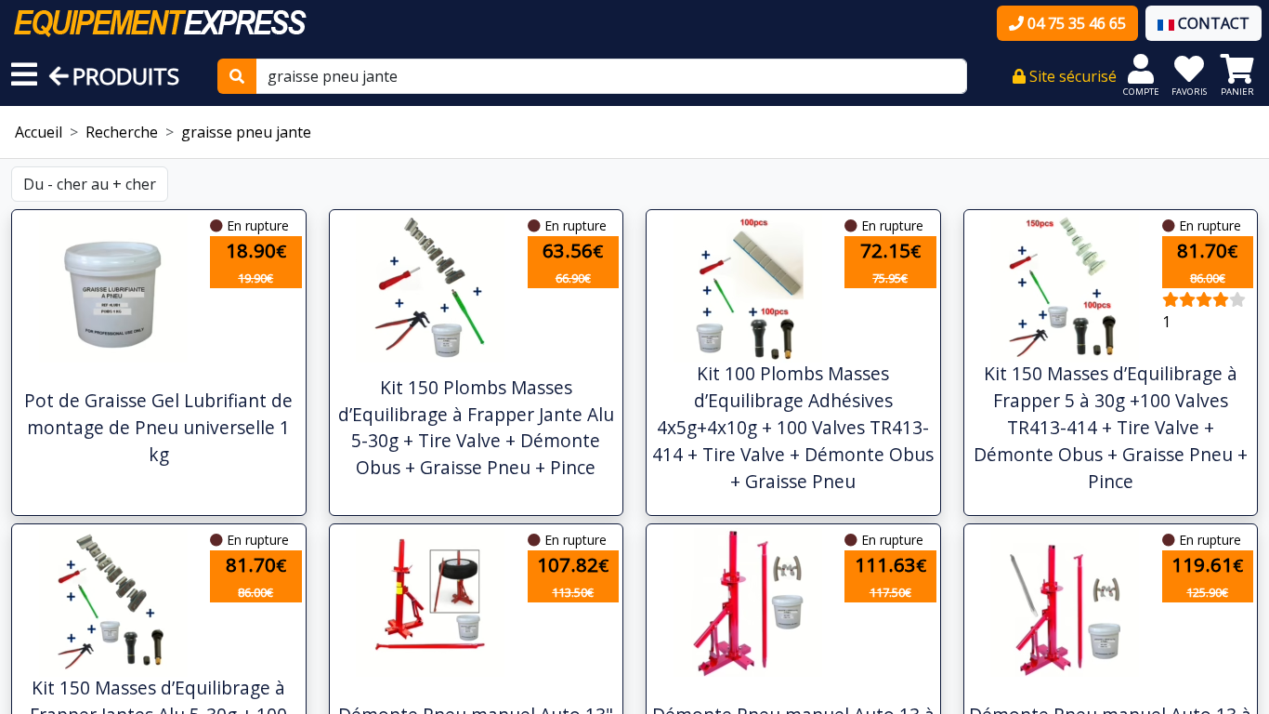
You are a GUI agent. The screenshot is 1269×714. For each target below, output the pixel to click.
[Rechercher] (236, 76)
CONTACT (1211, 23)
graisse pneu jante (246, 132)
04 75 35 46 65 (1075, 23)
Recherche (121, 132)
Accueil (38, 132)
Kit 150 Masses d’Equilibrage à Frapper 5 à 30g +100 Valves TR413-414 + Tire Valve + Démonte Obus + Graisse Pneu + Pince (1111, 427)
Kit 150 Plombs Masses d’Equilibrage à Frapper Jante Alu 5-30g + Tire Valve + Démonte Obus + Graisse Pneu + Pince (476, 427)
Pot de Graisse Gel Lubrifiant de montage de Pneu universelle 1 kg (158, 427)
